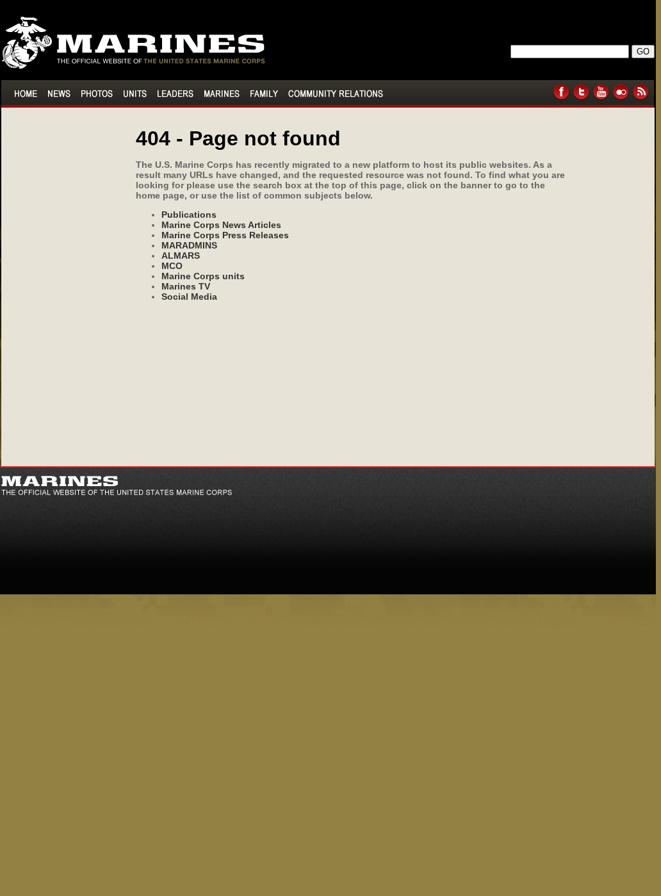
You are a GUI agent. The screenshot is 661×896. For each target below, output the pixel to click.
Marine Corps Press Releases (225, 235)
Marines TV (185, 286)
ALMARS (180, 255)
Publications (188, 214)
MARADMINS (189, 245)
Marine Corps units (203, 276)
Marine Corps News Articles (221, 225)
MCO (172, 266)
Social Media (189, 296)
